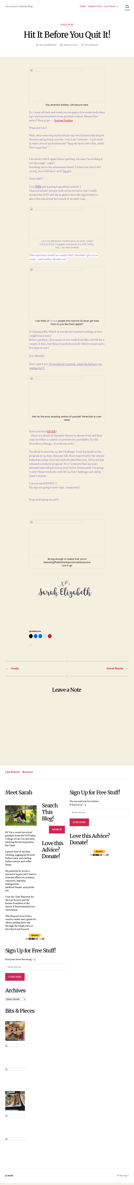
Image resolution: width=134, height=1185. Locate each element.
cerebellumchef (49, 45)
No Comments (91, 45)
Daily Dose (67, 24)
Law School (109, 6)
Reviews (28, 772)
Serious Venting (63, 120)
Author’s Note (95, 6)
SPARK (51, 432)
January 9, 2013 (70, 45)
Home (83, 6)
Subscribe (14, 976)
